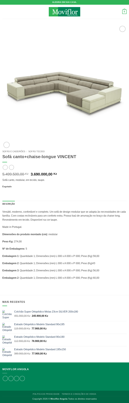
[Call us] (22, 378)
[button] (4, 12)
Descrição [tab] (8, 204)
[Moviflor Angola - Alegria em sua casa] (64, 11)
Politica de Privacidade (46, 394)
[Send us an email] (16, 378)
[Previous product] (11, 167)
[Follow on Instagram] (11, 378)
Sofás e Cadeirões (13, 151)
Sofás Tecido (36, 151)
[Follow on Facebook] (5, 378)
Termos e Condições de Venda (79, 394)
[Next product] (5, 167)
